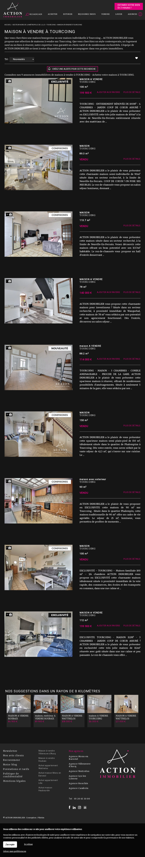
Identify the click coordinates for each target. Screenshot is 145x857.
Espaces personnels (129, 14)
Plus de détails (131, 92)
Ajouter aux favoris (108, 92)
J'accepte (10, 844)
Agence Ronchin (78, 783)
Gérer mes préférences (14, 851)
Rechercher (35, 14)
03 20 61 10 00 (82, 798)
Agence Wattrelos (79, 771)
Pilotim (41, 818)
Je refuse (28, 844)
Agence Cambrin (79, 788)
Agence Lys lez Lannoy (77, 777)
